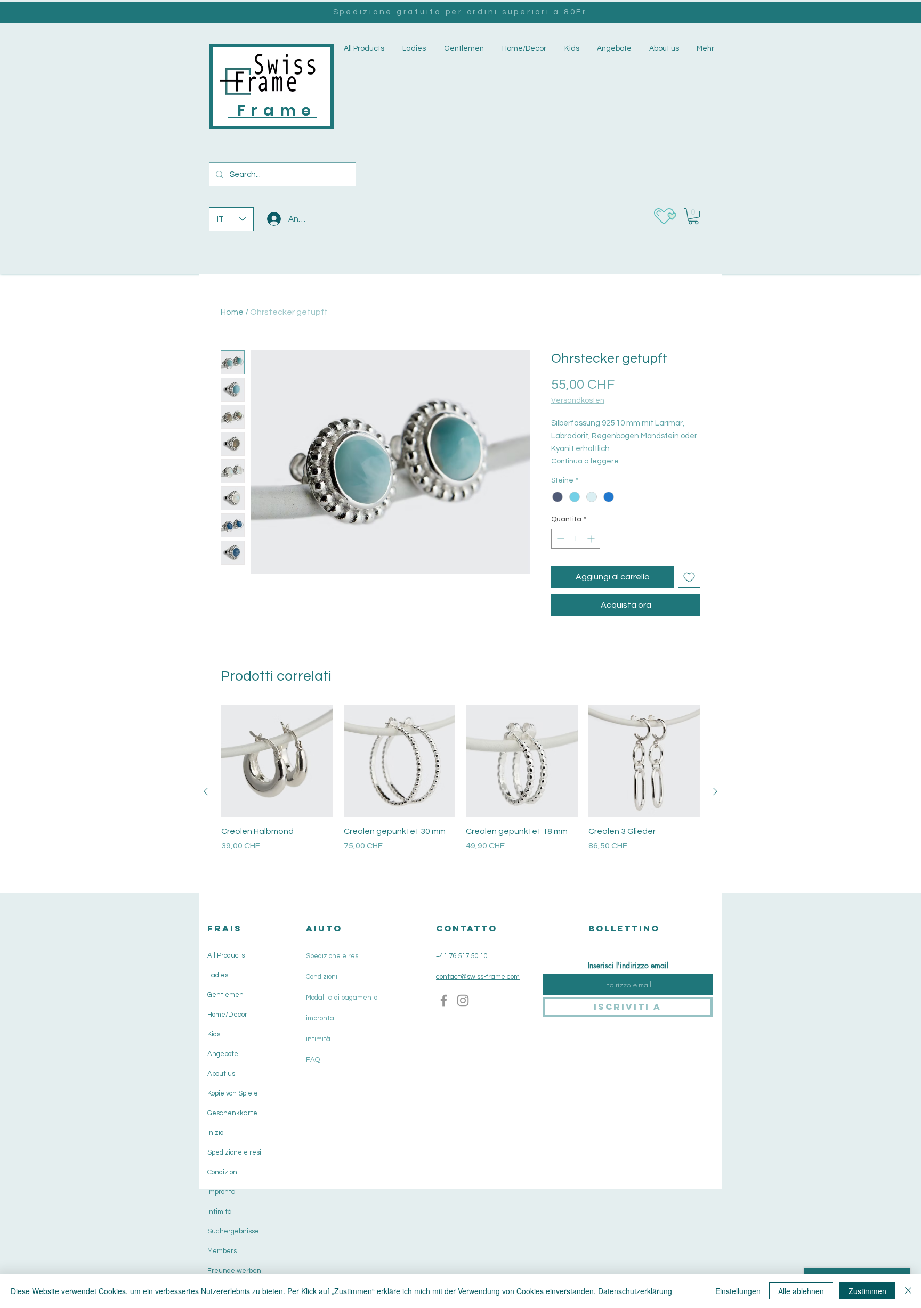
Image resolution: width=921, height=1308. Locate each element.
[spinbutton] (575, 538)
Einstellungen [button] (738, 1291)
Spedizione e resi (234, 1152)
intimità (219, 1211)
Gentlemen (225, 995)
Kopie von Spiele (232, 1093)
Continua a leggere (585, 461)
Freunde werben (234, 1270)
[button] (413, 48)
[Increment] (592, 538)
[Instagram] (463, 1000)
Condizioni (223, 1172)
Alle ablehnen (801, 1291)
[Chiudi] (908, 1290)
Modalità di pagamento (341, 997)
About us (221, 1073)
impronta (221, 1192)
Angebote (222, 1054)
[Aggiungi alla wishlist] (689, 577)
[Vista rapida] (277, 761)
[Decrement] (559, 538)
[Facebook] (443, 1000)
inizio (215, 1133)
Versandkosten (577, 400)
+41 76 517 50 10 (461, 956)
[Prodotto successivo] (715, 791)
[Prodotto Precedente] (205, 791)
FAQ (313, 1060)
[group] (460, 791)
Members (222, 1251)
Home (232, 312)
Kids (213, 1034)
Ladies (217, 975)
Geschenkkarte (232, 1113)
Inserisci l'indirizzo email (628, 965)
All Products (226, 955)
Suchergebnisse (233, 1231)
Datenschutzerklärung (635, 1291)
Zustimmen (867, 1291)
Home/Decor (227, 1014)
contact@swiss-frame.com (478, 976)
